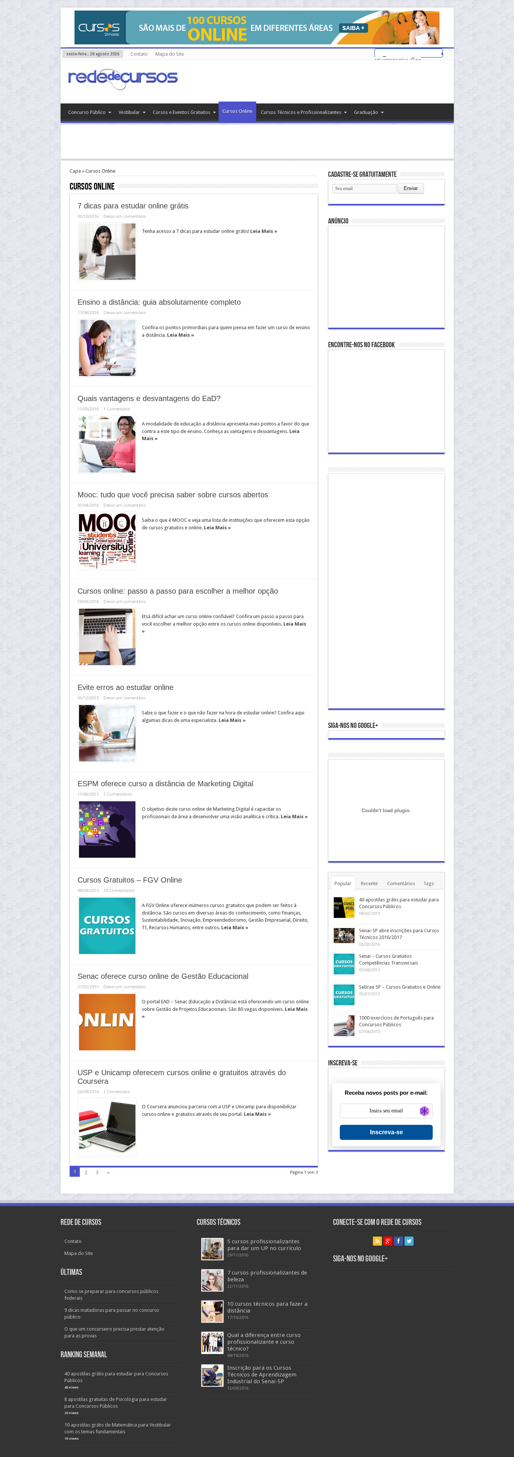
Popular (343, 883)
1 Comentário (116, 409)
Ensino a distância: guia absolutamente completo (160, 302)
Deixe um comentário (124, 216)
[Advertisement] (257, 142)
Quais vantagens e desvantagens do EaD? (149, 398)
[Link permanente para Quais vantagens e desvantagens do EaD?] (107, 444)
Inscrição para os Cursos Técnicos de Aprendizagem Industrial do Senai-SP (262, 1374)
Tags (428, 883)
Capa (75, 171)
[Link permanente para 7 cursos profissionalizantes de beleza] (212, 1280)
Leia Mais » (263, 231)
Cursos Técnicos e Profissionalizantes (301, 112)
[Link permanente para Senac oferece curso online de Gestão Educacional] (107, 1022)
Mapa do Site (169, 54)
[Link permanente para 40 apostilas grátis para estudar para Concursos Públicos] (344, 907)
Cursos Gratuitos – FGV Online (130, 880)
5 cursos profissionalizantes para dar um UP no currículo (264, 1245)
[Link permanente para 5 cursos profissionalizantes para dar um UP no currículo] (212, 1249)
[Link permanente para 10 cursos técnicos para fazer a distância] (212, 1311)
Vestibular (129, 112)
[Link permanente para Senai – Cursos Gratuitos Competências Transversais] (344, 964)
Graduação (366, 112)
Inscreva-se (386, 1132)
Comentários (401, 883)
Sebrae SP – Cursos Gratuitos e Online (400, 987)
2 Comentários (117, 794)
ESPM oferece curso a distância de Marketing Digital (165, 783)
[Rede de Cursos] (122, 85)
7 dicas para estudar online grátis (133, 206)
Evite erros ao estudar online (125, 687)
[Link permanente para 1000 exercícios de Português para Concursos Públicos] (344, 1025)
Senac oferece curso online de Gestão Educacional (163, 976)
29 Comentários (119, 890)
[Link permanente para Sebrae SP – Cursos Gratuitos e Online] (344, 995)
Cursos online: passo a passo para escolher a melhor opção (178, 591)
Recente (369, 883)
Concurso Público (87, 112)
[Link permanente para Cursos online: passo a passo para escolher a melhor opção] (107, 637)
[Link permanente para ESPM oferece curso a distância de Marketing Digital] (107, 829)
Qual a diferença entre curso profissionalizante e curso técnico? (264, 1342)
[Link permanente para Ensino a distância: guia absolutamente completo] (107, 348)
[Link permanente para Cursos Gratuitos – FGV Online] (107, 926)
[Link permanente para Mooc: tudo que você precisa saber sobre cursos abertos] (107, 540)
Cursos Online (237, 111)
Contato (139, 54)
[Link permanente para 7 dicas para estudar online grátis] (107, 251)
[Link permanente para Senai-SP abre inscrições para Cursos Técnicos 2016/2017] (344, 935)
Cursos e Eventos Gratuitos (181, 112)
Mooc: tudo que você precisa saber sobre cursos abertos (174, 495)
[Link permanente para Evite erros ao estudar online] (107, 733)
